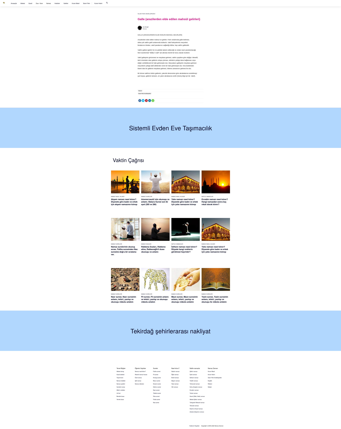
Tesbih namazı (194, 381)
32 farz (119, 393)
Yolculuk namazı (194, 406)
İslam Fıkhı (86, 3)
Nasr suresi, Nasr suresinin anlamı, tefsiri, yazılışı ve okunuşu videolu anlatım (123, 299)
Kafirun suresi (157, 387)
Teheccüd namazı (195, 384)
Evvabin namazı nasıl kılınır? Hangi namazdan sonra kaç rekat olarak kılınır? (215, 202)
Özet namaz (138, 378)
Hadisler (57, 3)
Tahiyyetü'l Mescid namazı (197, 402)
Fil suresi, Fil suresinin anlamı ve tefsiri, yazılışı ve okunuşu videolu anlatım (155, 299)
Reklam (210, 384)
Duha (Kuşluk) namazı (196, 387)
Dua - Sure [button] (39, 3)
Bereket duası (120, 396)
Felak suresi (156, 399)
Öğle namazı (174, 374)
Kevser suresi (157, 384)
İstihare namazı (194, 378)
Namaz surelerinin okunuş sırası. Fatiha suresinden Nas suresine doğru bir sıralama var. (124, 250)
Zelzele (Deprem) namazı (197, 412)
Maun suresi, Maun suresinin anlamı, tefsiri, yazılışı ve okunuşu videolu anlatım (184, 299)
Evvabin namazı (194, 390)
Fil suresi (155, 374)
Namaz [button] (48, 3)
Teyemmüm (120, 378)
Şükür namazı (193, 371)
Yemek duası (120, 399)
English (210, 381)
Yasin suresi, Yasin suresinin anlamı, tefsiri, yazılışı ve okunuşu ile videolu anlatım (215, 299)
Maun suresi (156, 381)
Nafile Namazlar (207, 196)
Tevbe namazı (194, 393)
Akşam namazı (175, 381)
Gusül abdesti (120, 374)
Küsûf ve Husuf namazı (196, 409)
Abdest (22, 3)
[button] (14, 3)
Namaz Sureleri (146, 196)
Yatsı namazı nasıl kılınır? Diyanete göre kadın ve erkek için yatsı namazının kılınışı (184, 202)
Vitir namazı (174, 387)
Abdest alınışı (120, 371)
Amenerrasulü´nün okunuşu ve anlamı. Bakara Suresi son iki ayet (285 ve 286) (155, 202)
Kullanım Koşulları (194, 426)
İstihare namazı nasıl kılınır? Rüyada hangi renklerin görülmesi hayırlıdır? (184, 249)
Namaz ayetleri (121, 384)
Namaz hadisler (121, 381)
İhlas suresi (156, 396)
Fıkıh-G (140, 90)
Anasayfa (14, 3)
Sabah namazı (175, 371)
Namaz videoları (139, 384)
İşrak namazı (193, 374)
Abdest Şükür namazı (196, 399)
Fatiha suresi (156, 371)
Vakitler (65, 3)
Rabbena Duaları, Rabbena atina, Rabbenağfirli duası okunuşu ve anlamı (153, 249)
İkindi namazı (175, 378)
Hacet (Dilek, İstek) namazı (197, 396)
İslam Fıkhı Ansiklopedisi (146, 13)
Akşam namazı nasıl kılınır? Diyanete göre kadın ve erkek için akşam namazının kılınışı (124, 202)
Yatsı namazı (174, 384)
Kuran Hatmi (98, 3)
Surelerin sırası (121, 387)
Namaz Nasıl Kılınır (117, 196)
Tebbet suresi (157, 393)
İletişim (210, 387)
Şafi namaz (138, 381)
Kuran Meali (75, 3)
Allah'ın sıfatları (121, 390)
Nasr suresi (156, 390)
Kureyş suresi (157, 378)
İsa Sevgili (145, 27)
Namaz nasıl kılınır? (140, 371)
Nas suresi (156, 402)
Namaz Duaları (146, 244)
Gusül (30, 3)
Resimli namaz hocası (141, 374)
